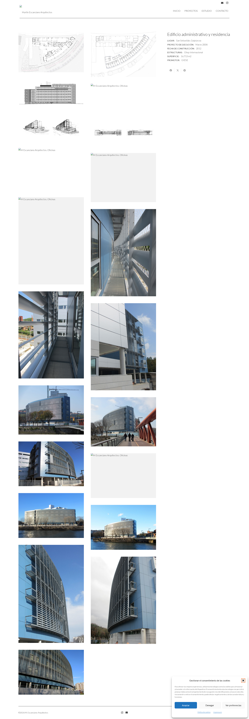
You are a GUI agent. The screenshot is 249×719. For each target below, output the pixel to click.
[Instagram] (227, 3)
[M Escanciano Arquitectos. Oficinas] (51, 93)
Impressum (217, 712)
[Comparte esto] (170, 70)
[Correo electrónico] (127, 712)
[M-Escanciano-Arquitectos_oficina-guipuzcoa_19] (51, 52)
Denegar (209, 705)
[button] (243, 680)
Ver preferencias (233, 705)
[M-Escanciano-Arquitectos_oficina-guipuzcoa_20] (51, 127)
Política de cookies (204, 712)
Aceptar (186, 705)
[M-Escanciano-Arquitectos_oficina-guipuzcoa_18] (123, 54)
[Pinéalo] (184, 70)
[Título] (222, 3)
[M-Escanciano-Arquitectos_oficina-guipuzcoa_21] (123, 132)
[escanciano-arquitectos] (36, 11)
